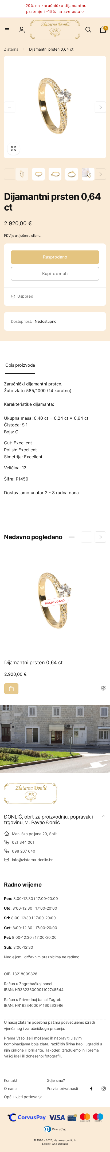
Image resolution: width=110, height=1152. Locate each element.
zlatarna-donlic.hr (65, 1140)
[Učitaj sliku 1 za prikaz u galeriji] (21, 174)
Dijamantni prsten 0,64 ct (33, 662)
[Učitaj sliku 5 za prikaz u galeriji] (88, 174)
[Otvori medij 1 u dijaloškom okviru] (55, 107)
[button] (7, 30)
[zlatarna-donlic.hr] (30, 802)
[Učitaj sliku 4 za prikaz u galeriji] (71, 174)
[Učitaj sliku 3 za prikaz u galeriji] (55, 174)
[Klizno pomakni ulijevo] (9, 107)
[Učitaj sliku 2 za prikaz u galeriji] (38, 174)
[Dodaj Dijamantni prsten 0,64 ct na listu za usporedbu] (103, 688)
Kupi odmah (55, 273)
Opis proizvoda (20, 365)
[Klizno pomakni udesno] (100, 107)
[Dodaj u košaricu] (11, 688)
